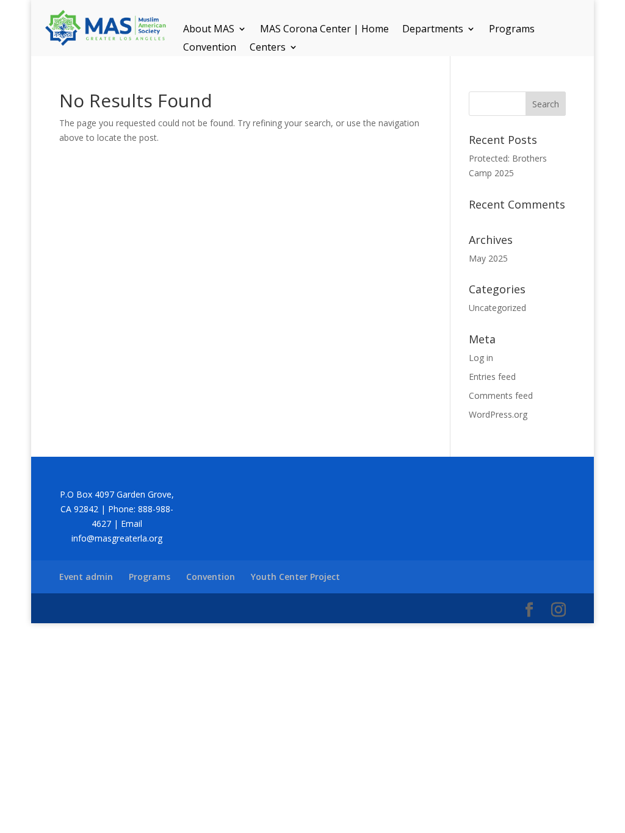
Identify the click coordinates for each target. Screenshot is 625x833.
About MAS (208, 29)
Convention (209, 48)
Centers (268, 48)
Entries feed (492, 376)
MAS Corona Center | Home (324, 29)
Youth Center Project (295, 576)
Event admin (86, 576)
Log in (481, 357)
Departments (432, 29)
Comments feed (501, 395)
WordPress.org (498, 414)
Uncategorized (497, 307)
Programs (512, 29)
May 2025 (488, 258)
